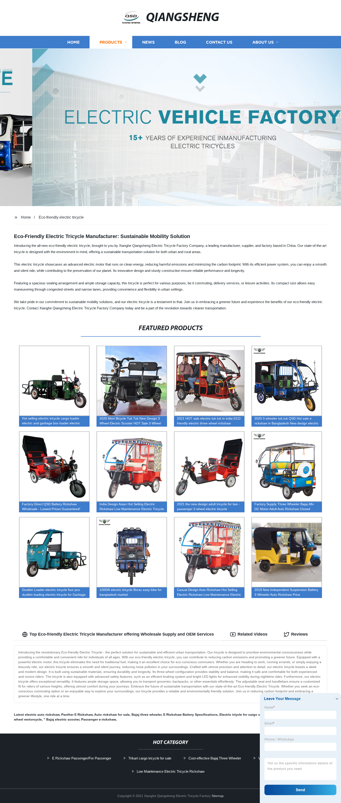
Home (73, 42)
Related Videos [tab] (252, 634)
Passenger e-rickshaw (98, 719)
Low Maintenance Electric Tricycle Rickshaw (170, 771)
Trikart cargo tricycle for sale (149, 758)
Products (111, 42)
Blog (180, 42)
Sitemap (218, 796)
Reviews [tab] (299, 634)
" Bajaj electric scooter (61, 719)
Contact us (219, 42)
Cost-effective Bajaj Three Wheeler (214, 758)
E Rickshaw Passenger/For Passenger (81, 758)
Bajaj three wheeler (146, 714)
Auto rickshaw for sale (112, 714)
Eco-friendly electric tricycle (61, 217)
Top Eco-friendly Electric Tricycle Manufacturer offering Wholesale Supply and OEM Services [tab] (121, 634)
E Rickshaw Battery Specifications (190, 714)
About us (263, 42)
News (148, 42)
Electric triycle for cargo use (241, 714)
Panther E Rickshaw (77, 714)
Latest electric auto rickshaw (36, 714)
